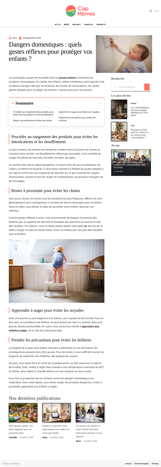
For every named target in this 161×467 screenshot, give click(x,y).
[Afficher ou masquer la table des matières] (67, 103)
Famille (13, 437)
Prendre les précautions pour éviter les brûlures (77, 119)
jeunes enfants (67, 77)
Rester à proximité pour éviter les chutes (32, 120)
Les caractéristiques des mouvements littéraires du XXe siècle (140, 111)
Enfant (133, 103)
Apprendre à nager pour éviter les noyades (79, 112)
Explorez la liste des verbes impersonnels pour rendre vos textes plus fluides (55, 429)
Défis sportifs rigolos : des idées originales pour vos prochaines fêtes (21, 429)
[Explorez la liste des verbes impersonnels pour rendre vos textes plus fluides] (57, 412)
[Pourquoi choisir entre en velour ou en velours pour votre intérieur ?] (119, 131)
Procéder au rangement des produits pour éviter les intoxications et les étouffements (33, 113)
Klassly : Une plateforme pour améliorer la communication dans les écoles (130, 165)
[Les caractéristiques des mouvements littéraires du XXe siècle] (119, 109)
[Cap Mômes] (80, 10)
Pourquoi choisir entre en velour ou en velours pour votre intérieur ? (139, 133)
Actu (45, 437)
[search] (151, 11)
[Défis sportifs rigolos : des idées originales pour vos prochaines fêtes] (23, 412)
